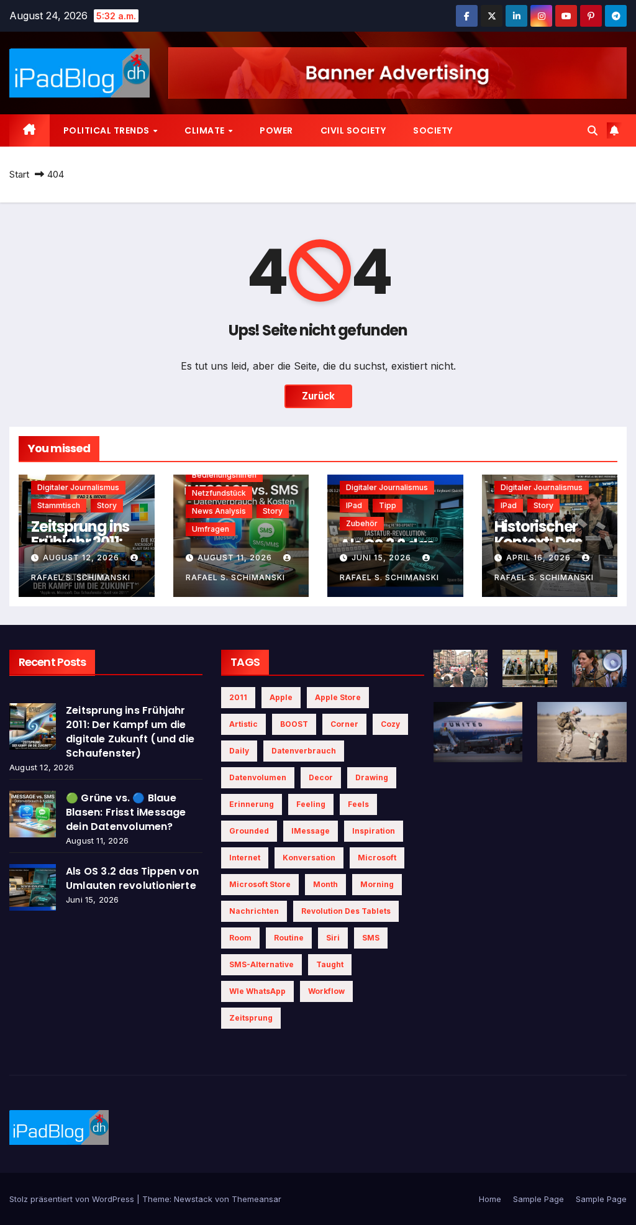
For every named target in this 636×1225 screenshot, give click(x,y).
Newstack (193, 1199)
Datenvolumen (257, 777)
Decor (321, 777)
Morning (377, 884)
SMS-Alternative (261, 964)
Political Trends (107, 130)
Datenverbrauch (303, 750)
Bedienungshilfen (224, 475)
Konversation (309, 857)
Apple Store (338, 697)
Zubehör (362, 523)
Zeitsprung (251, 1017)
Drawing (371, 777)
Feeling (310, 804)
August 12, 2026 (82, 557)
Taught (329, 964)
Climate (205, 130)
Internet (244, 857)
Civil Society (353, 130)
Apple (281, 697)
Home (490, 1199)
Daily (239, 750)
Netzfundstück (219, 493)
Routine (289, 937)
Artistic (243, 724)
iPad (354, 505)
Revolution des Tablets (346, 911)
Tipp (387, 505)
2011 (238, 697)
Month (325, 884)
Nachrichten (254, 911)
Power (276, 130)
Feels (358, 804)
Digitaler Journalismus (78, 487)
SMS (370, 937)
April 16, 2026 (539, 557)
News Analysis (219, 511)
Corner (344, 724)
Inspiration (373, 831)
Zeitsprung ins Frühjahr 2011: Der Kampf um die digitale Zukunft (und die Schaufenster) (130, 731)
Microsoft (377, 857)
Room (240, 937)
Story (107, 505)
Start (19, 174)
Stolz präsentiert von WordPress (73, 1199)
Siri (333, 937)
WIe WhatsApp (257, 991)
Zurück (318, 396)
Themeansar (256, 1199)
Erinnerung (251, 804)
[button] (592, 130)
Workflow (326, 991)
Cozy (390, 724)
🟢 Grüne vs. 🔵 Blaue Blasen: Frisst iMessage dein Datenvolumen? (126, 812)
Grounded (249, 831)
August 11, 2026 (236, 557)
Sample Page (538, 1199)
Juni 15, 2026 (383, 557)
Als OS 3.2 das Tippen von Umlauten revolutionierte (132, 878)
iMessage (310, 831)
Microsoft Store (260, 884)
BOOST (294, 724)
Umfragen (210, 529)
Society (433, 130)
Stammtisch (58, 505)
